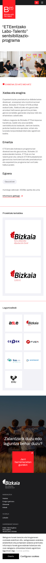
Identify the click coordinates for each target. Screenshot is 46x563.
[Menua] (42, 2)
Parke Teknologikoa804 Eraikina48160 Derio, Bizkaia (10, 529)
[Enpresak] (37, 2)
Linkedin (5, 518)
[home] (9, 12)
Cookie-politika (22, 551)
